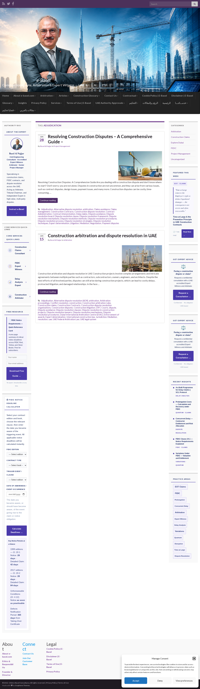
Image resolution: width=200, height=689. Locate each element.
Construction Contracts (62, 211)
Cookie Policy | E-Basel (154, 95)
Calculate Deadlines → (17, 530)
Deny (160, 680)
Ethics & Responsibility (7, 664)
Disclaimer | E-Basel (182, 95)
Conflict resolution (59, 303)
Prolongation (180, 500)
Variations (179, 531)
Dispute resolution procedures (102, 218)
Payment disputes (110, 223)
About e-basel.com (24, 95)
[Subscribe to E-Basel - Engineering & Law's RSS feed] (3, 3)
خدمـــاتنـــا (181, 102)
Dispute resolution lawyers (59, 312)
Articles (63, 95)
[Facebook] (13, 3)
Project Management (62, 146)
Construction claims (47, 305)
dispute (112, 307)
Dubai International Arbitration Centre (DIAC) (81, 314)
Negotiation (95, 223)
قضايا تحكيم (8, 110)
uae (50, 319)
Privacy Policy (39, 102)
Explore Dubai (177, 142)
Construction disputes (62, 307)
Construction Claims (180, 137)
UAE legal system (88, 319)
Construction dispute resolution (90, 211)
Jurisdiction (101, 317)
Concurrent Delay (181, 506)
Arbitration (46, 95)
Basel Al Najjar (46, 146)
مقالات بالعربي (27, 110)
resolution (43, 319)
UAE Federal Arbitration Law (66, 319)
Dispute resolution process (51, 221)
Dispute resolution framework (94, 216)
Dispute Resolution (182, 556)
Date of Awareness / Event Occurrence (16, 487)
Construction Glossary (86, 95)
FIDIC (173, 148)
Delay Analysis (180, 525)
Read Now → (187, 233)
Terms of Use (63, 683)
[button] (194, 658)
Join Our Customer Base (27, 661)
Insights (22, 102)
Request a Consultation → (183, 295)
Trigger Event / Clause (14, 473)
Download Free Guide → (17, 373)
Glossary (7, 102)
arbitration (88, 209)
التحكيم (133, 102)
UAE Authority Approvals (109, 102)
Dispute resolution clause (67, 216)
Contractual (129, 95)
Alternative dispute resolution (68, 209)
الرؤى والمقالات (150, 102)
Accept (136, 680)
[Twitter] (8, 3)
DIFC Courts (102, 307)
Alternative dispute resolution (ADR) (71, 300)
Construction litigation (84, 307)
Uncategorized (177, 159)
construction (75, 303)
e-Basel (43, 80)
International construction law (80, 317)
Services (56, 102)
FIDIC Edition (13, 449)
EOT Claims (180, 487)
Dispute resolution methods (73, 218)
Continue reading (48, 200)
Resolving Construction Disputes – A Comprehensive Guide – (100, 139)
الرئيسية (167, 102)
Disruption (179, 544)
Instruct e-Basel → (16, 211)
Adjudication (47, 209)
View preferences (184, 680)
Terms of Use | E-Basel (78, 102)
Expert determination (59, 223)
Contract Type (14, 460)
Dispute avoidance (97, 214)
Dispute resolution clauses (68, 310)
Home (5, 95)
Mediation (84, 223)
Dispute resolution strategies (78, 221)
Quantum (178, 538)
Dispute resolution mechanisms (87, 312)
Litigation (74, 223)
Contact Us (110, 95)
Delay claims (81, 214)
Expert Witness (180, 519)
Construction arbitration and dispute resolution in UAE (102, 235)
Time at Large (179, 550)
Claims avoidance (102, 209)
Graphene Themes (22, 685)
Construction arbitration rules (96, 303)
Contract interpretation (64, 214)
